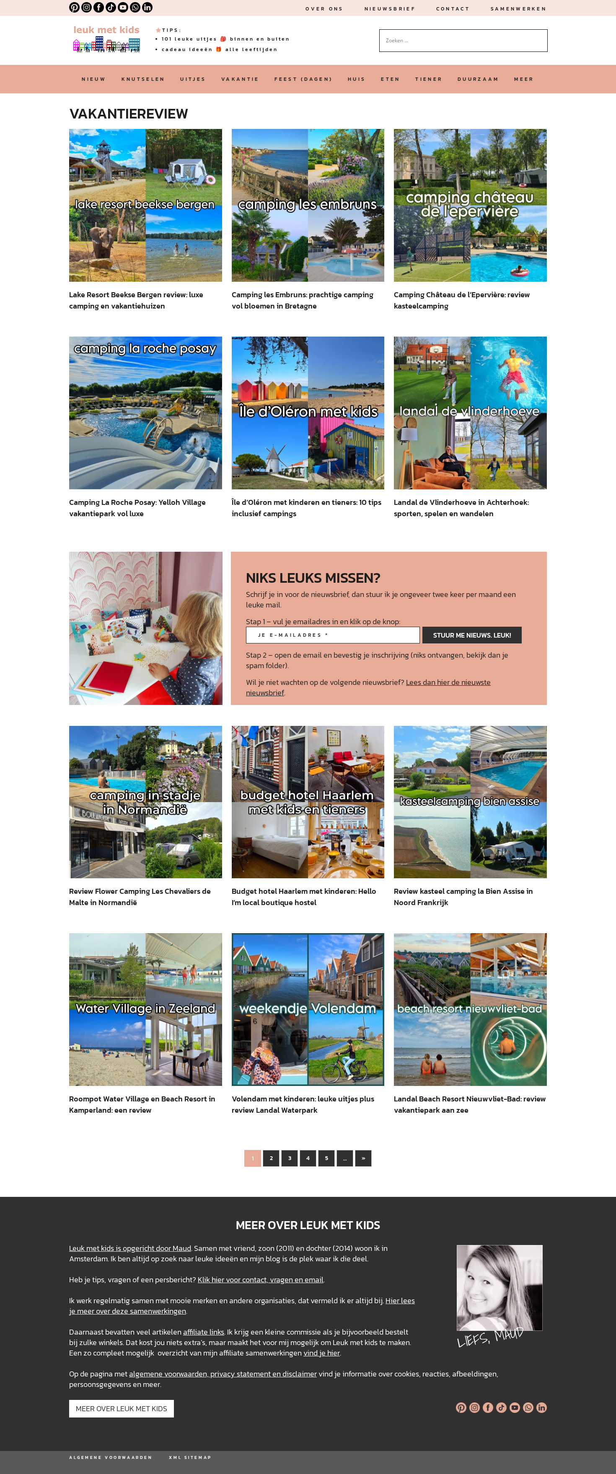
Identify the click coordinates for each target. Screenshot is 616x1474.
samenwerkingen (158, 1311)
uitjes (193, 79)
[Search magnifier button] (541, 35)
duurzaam (478, 79)
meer (524, 79)
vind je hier (321, 1352)
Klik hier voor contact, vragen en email (261, 1279)
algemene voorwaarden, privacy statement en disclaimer (223, 1373)
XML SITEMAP (190, 1457)
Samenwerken (519, 8)
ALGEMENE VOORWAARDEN (111, 1457)
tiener (429, 79)
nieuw (94, 79)
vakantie (240, 79)
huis (357, 79)
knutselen (144, 79)
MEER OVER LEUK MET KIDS (121, 1408)
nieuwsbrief (390, 8)
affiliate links (203, 1332)
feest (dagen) (303, 79)
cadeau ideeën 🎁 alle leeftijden (220, 49)
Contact (453, 8)
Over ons (324, 8)
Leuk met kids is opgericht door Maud (130, 1248)
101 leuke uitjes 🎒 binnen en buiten (226, 39)
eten (390, 79)
